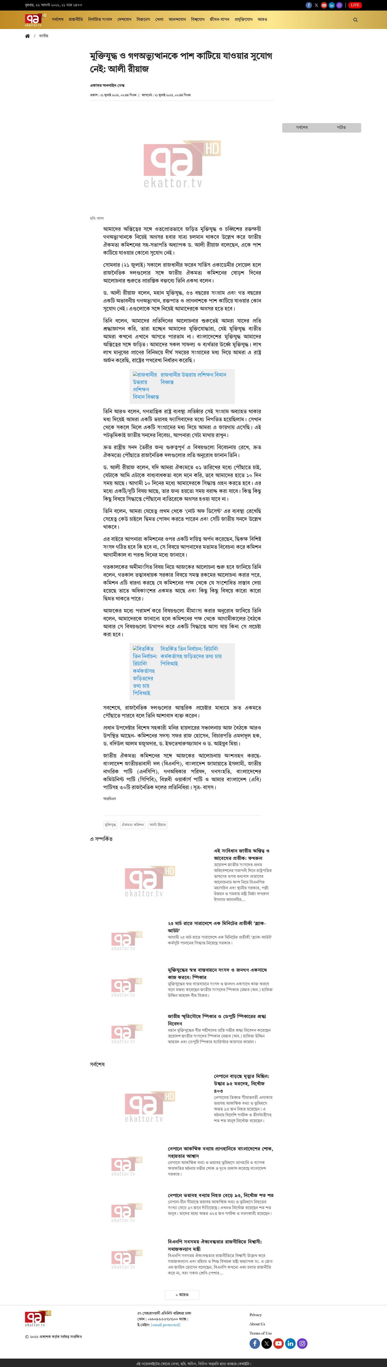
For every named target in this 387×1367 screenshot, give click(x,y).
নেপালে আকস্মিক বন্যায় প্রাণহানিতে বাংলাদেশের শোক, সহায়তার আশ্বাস (220, 1153)
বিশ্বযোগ (198, 20)
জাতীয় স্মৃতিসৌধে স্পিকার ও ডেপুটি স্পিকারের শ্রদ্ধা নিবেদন (217, 1020)
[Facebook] (309, 5)
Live (355, 5)
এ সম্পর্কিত (101, 839)
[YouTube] (324, 5)
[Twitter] (316, 5)
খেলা (159, 20)
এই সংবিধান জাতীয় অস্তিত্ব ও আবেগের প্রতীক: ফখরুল (242, 855)
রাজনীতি (76, 20)
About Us (257, 1324)
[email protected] (165, 1325)
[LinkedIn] (332, 5)
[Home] (29, 36)
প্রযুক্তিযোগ (243, 20)
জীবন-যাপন (219, 20)
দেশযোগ (124, 20)
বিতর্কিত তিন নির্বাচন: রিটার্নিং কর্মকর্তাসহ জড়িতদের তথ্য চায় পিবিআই (191, 657)
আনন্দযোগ (177, 20)
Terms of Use (261, 1333)
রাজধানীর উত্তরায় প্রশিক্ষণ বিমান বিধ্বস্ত (193, 379)
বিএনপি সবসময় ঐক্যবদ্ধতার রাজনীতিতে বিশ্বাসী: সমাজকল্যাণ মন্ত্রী (215, 1246)
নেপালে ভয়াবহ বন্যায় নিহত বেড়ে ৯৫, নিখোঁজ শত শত (221, 1195)
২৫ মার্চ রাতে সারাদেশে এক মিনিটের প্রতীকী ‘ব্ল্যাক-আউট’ (217, 927)
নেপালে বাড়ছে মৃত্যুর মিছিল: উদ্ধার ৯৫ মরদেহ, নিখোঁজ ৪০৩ (241, 1084)
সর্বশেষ (57, 20)
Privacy (256, 1315)
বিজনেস (143, 20)
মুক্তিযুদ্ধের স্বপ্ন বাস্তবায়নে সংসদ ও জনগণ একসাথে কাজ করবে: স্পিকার (217, 974)
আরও (262, 20)
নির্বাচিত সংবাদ (100, 20)
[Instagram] (339, 5)
